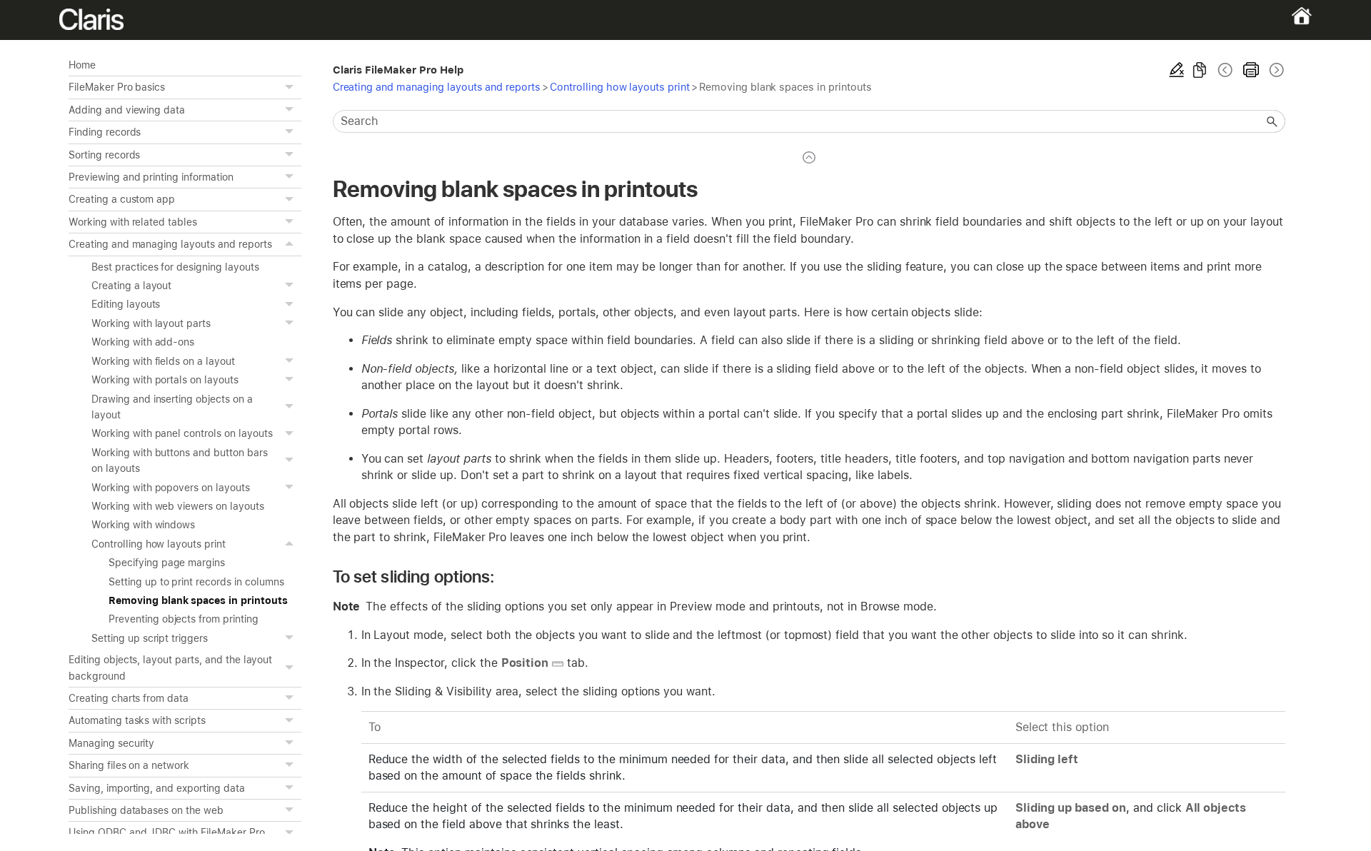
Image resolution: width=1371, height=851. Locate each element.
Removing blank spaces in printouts (198, 600)
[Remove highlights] (1176, 70)
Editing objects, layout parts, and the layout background (170, 667)
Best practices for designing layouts (175, 267)
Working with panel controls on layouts (182, 433)
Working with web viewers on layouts (177, 506)
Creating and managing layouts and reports (170, 244)
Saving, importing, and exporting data (157, 788)
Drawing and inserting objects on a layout (172, 407)
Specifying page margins (167, 562)
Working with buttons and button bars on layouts (179, 460)
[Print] (1251, 70)
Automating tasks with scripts (137, 720)
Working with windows (143, 524)
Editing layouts (125, 304)
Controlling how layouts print (158, 544)
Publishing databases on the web (146, 810)
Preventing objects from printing (183, 619)
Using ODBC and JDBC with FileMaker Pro (167, 832)
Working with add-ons (142, 342)
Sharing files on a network (129, 765)
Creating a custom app (122, 199)
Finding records (105, 132)
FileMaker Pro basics (117, 87)
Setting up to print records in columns (196, 582)
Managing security (111, 743)
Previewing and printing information (151, 177)
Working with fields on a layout (163, 361)
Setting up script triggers (149, 638)
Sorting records (104, 155)
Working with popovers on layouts (170, 487)
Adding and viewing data (127, 110)
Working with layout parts (151, 323)
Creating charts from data (129, 698)
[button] (291, 87)
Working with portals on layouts (164, 380)
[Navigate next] (1275, 70)
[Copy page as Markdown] (1199, 70)
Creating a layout (131, 285)
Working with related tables (133, 222)
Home (82, 65)
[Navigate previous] (1225, 70)
